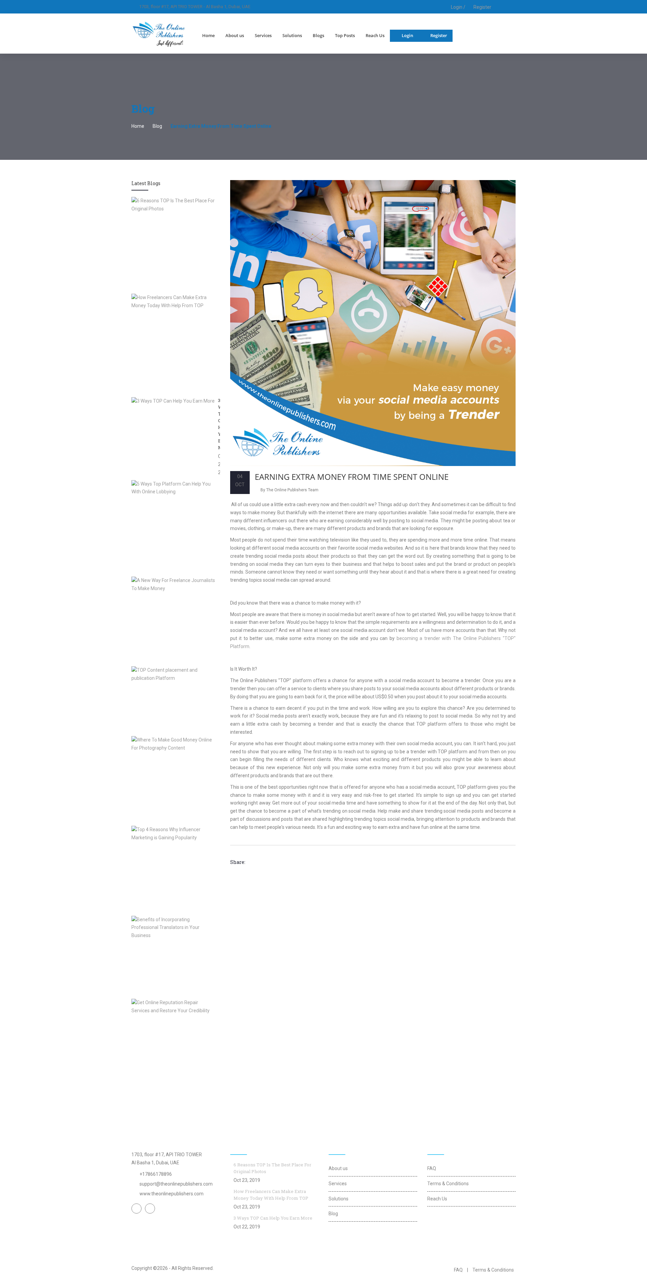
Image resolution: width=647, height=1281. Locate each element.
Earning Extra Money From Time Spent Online (352, 476)
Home (208, 35)
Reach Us (375, 35)
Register (482, 7)
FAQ (431, 1168)
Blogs (318, 35)
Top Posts (345, 35)
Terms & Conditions (448, 1183)
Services (263, 35)
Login (407, 35)
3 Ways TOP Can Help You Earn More (273, 1218)
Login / (457, 7)
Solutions (292, 35)
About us (234, 35)
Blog (157, 126)
